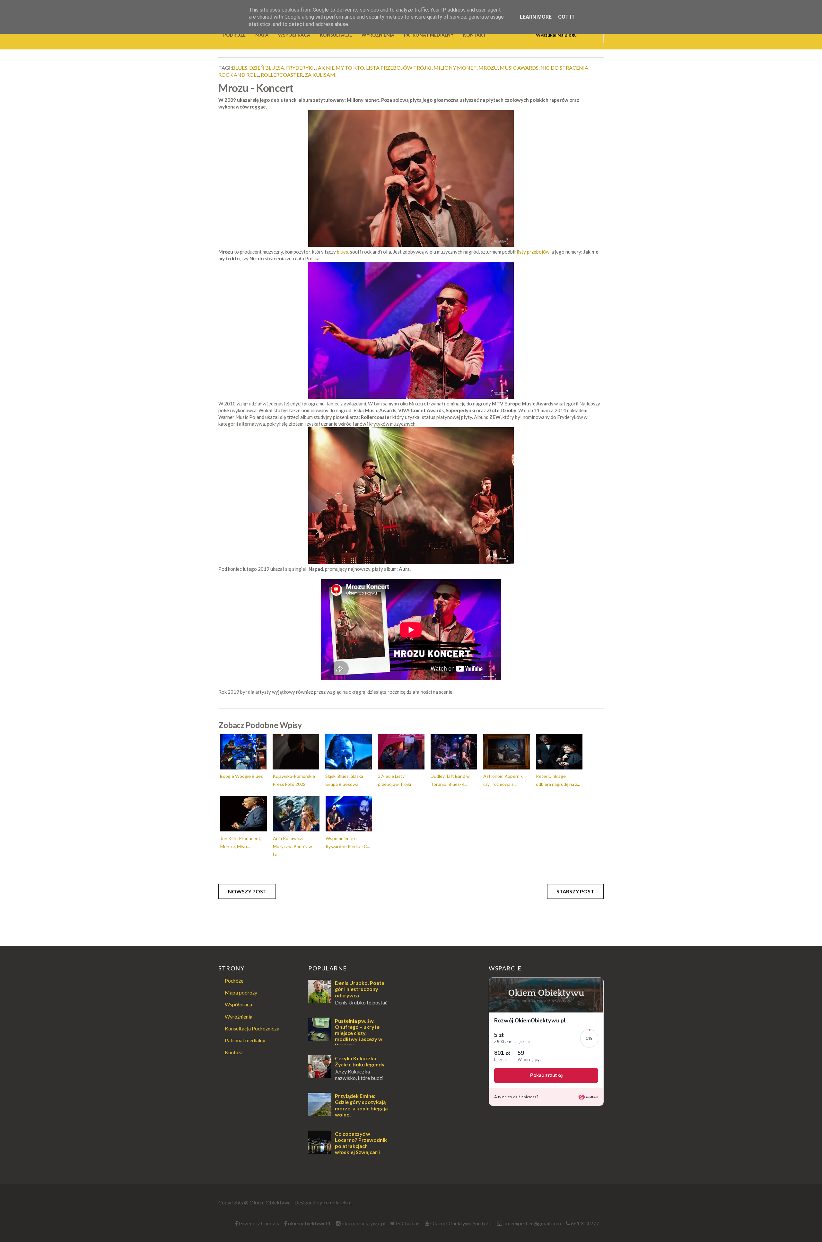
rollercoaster (282, 75)
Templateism (337, 1202)
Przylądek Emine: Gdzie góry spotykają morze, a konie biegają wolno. (361, 1105)
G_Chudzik (408, 1223)
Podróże (234, 980)
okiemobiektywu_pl (363, 1223)
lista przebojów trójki (399, 68)
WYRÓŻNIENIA (378, 35)
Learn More (536, 17)
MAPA (261, 35)
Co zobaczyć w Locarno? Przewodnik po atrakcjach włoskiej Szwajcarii (361, 1143)
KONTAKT (474, 35)
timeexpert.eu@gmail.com (532, 1223)
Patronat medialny (245, 1040)
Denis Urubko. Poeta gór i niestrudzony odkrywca (359, 989)
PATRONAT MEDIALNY (428, 35)
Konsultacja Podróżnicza (252, 1028)
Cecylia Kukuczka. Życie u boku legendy (360, 1061)
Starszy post (575, 891)
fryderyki (300, 68)
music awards (519, 68)
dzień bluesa (266, 68)
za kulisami (321, 75)
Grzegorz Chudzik (259, 1223)
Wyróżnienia (238, 1016)
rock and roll (238, 75)
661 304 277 (585, 1223)
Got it (566, 17)
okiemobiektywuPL (309, 1223)
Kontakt (234, 1052)
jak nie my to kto (340, 68)
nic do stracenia (564, 68)
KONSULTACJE (336, 35)
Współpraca (238, 1004)
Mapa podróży (241, 992)
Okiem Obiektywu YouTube (461, 1223)
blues (239, 68)
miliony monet (455, 68)
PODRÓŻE (234, 35)
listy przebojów (533, 252)
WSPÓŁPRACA (294, 35)
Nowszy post (247, 891)
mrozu (488, 68)
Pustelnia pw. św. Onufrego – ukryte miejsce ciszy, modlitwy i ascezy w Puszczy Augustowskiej (345, 1036)
